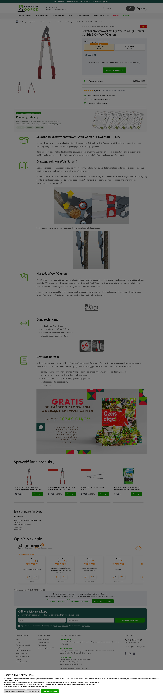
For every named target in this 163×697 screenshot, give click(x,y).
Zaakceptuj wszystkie (50, 691)
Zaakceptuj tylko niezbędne (14, 691)
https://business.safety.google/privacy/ (81, 685)
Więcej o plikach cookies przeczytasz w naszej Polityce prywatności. (25, 687)
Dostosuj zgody (33, 691)
